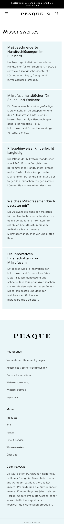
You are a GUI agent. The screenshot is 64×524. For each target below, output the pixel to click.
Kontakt (11, 432)
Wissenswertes (15, 447)
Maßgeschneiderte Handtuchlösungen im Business (25, 51)
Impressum (13, 397)
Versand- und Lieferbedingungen (26, 360)
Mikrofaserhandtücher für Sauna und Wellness (28, 98)
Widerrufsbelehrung (18, 382)
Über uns (12, 454)
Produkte (12, 417)
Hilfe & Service (15, 440)
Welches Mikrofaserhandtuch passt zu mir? (31, 203)
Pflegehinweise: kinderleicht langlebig (30, 150)
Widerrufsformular (17, 389)
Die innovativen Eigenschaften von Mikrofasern (22, 258)
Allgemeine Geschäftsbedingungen (27, 367)
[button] (6, 13)
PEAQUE (36, 522)
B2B (9, 425)
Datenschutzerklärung (19, 375)
